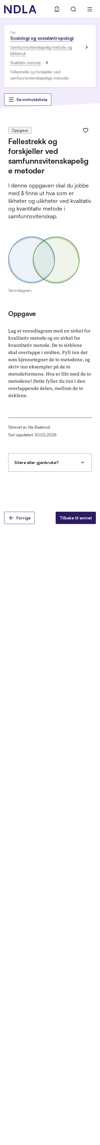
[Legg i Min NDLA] (85, 130)
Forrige (23, 517)
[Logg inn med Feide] (57, 9)
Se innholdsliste (31, 99)
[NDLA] (20, 9)
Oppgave (22, 313)
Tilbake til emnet (76, 517)
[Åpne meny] (90, 9)
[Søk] (73, 9)
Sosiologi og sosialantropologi (42, 38)
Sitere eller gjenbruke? (36, 462)
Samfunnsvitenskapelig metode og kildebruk (41, 50)
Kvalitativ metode (25, 62)
